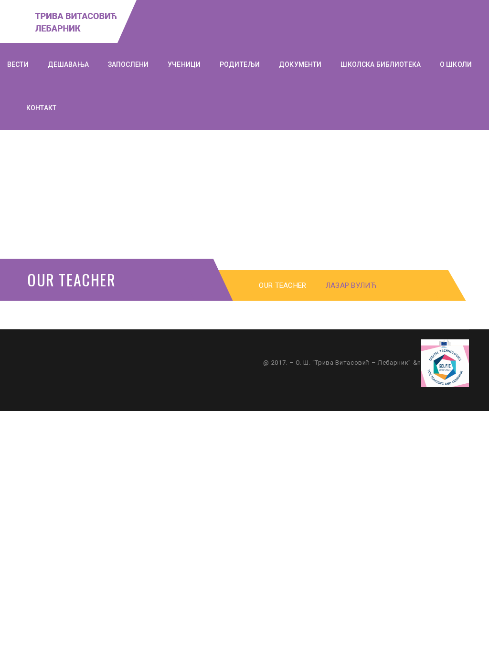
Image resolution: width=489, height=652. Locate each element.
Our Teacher (282, 285)
